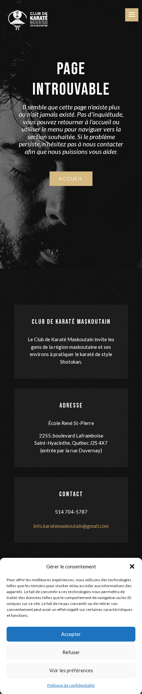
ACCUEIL (71, 178)
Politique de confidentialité (71, 685)
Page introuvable (71, 79)
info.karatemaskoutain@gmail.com (71, 526)
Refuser (71, 652)
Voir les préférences (71, 670)
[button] (132, 566)
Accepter (71, 634)
